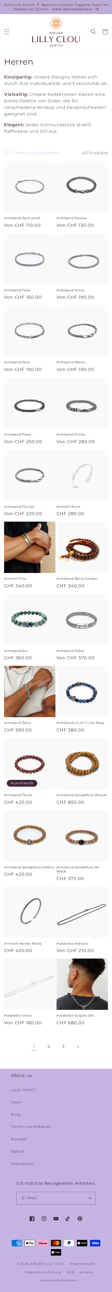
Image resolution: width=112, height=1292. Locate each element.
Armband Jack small (22, 218)
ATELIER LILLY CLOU (47, 1264)
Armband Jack (17, 362)
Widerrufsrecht (82, 1264)
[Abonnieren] (89, 1198)
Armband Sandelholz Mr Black (78, 869)
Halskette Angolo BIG (76, 1015)
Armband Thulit (18, 795)
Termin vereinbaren (31, 1126)
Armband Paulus (71, 218)
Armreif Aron (68, 507)
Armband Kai (16, 651)
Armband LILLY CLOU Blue (80, 723)
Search (18, 1151)
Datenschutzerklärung (43, 1272)
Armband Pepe (17, 434)
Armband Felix (17, 290)
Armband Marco (71, 362)
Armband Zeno (17, 723)
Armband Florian (19, 507)
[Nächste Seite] (78, 1046)
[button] (7, 32)
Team (16, 1102)
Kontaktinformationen (58, 1280)
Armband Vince (70, 290)
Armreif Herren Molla (23, 943)
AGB (70, 1272)
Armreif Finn (15, 578)
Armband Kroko (71, 434)
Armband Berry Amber (77, 578)
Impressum (22, 1163)
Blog (16, 1114)
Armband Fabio (71, 651)
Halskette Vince (18, 1015)
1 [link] (34, 1046)
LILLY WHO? (23, 1090)
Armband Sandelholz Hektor (29, 867)
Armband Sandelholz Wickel (82, 795)
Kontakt (19, 1139)
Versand (86, 1272)
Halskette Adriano (73, 943)
